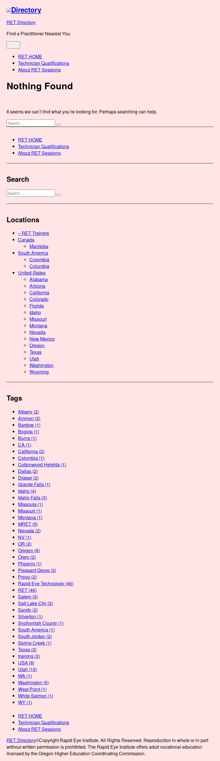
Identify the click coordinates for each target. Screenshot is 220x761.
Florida (37, 305)
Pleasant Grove (37, 570)
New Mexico (42, 338)
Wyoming (39, 371)
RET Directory (21, 22)
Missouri (38, 319)
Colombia (39, 259)
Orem (27, 557)
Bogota (28, 431)
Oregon (37, 345)
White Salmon (35, 695)
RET (27, 590)
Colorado (39, 299)
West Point (32, 689)
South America (33, 253)
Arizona (37, 286)
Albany (28, 411)
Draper (28, 477)
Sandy (28, 610)
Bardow (29, 425)
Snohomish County (41, 623)
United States (32, 272)
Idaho (35, 312)
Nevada (38, 332)
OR (25, 543)
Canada (26, 239)
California (39, 292)
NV (24, 537)
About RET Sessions (39, 69)
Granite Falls (34, 484)
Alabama (39, 279)
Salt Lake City (35, 603)
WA (25, 676)
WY (25, 702)
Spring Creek (35, 643)
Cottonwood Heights (42, 464)
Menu (13, 45)
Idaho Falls (32, 497)
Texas (36, 352)
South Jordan (35, 636)
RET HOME (30, 56)
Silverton (30, 616)
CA (24, 444)
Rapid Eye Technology (45, 583)
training (29, 656)
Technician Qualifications (43, 63)
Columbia (39, 266)
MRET (28, 524)
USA (26, 662)
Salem (28, 596)
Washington (42, 365)
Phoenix (30, 563)
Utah (34, 358)
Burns (27, 438)
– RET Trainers (33, 233)
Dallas (28, 471)
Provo (27, 576)
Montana (38, 325)
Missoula (30, 504)
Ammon (29, 418)
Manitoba (39, 246)
